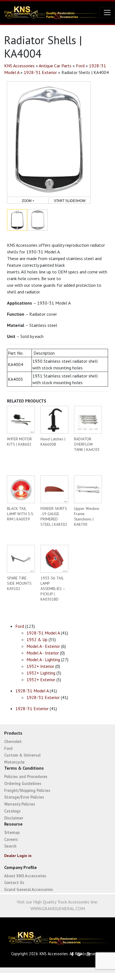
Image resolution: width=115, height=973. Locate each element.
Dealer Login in (18, 855)
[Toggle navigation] (107, 12)
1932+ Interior (40, 666)
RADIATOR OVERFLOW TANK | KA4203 (87, 444)
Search (10, 846)
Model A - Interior (43, 653)
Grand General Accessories (28, 889)
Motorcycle (14, 762)
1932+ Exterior (41, 679)
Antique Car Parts (55, 65)
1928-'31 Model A (43, 633)
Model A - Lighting (43, 659)
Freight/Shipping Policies (27, 790)
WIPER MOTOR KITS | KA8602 (19, 441)
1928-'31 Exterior (40, 72)
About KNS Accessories (25, 875)
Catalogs (12, 811)
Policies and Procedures (25, 776)
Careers (11, 839)
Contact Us (14, 882)
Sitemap (12, 832)
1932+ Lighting (41, 673)
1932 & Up (37, 639)
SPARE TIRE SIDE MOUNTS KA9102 (19, 583)
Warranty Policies (19, 804)
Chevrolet (13, 741)
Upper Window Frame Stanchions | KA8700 (86, 516)
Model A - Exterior (43, 646)
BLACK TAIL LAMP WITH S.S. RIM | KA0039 (20, 514)
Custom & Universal (22, 755)
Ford (80, 65)
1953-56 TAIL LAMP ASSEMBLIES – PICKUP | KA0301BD (52, 589)
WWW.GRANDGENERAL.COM (57, 908)
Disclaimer (13, 818)
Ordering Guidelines (22, 783)
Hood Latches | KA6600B (52, 441)
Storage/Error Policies (24, 797)
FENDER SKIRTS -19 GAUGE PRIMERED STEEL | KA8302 (53, 516)
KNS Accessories (19, 65)
